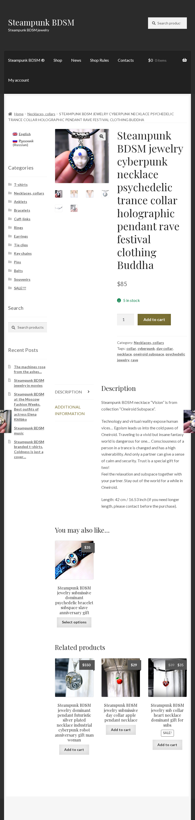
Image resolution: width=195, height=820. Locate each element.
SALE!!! (20, 288)
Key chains (23, 253)
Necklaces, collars (41, 114)
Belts (18, 270)
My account (18, 80)
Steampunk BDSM (41, 22)
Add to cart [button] (74, 749)
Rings (18, 227)
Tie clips (21, 245)
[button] (102, 136)
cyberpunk (146, 348)
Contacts (126, 60)
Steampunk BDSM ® (26, 60)
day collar (164, 348)
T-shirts (21, 184)
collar (131, 348)
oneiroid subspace (148, 354)
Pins (17, 262)
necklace (124, 354)
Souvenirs (22, 279)
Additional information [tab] (70, 410)
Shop (58, 60)
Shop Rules (99, 60)
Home (19, 114)
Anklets (20, 201)
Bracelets (22, 210)
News (76, 60)
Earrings (21, 236)
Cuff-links (22, 219)
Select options (74, 622)
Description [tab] (68, 391)
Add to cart (154, 319)
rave (134, 360)
